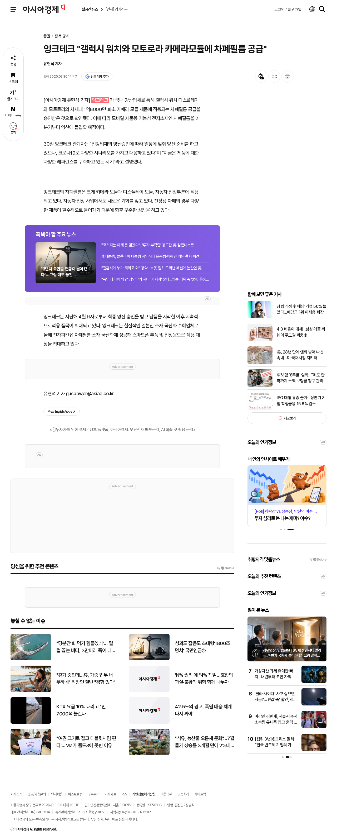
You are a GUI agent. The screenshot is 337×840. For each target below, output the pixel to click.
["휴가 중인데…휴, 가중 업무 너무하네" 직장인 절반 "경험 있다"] (31, 691)
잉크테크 (100, 100)
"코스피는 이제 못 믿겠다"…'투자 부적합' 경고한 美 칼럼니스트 (147, 245)
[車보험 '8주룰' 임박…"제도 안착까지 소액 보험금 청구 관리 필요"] (259, 386)
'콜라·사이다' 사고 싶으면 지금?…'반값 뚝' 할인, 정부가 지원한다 (276, 699)
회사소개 (16, 793)
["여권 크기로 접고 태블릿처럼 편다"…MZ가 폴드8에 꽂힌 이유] (31, 754)
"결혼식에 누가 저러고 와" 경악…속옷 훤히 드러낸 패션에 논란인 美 (151, 268)
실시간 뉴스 (90, 9)
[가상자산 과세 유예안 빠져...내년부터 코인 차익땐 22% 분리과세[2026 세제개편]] (313, 682)
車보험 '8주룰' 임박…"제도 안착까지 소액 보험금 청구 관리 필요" (300, 378)
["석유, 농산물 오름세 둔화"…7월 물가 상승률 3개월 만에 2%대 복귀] (149, 754)
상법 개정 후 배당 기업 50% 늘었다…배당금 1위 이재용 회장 (301, 309)
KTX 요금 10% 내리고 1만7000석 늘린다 (81, 710)
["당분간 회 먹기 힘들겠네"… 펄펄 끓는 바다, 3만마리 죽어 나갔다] (31, 659)
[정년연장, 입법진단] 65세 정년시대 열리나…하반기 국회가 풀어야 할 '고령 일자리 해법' (291, 655)
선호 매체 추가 (99, 77)
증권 (46, 36)
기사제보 (110, 793)
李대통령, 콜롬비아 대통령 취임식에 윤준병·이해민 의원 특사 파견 (150, 256)
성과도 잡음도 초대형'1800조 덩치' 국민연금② (202, 646)
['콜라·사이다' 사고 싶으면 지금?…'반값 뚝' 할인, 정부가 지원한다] (313, 704)
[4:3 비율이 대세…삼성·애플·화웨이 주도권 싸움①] (259, 340)
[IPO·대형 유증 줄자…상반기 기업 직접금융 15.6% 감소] (259, 408)
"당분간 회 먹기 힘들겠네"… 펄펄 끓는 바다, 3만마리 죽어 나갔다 (86, 647)
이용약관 (166, 793)
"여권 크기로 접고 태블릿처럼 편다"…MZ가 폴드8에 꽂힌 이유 (86, 741)
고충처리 (183, 793)
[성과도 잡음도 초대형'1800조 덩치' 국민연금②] (149, 659)
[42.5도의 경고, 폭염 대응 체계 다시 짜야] (149, 722)
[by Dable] (225, 568)
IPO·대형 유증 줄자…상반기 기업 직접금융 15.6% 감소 (301, 400)
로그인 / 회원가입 (287, 9)
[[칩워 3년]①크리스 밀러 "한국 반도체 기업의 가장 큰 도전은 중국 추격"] (313, 750)
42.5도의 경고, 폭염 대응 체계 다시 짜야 (203, 710)
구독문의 (93, 793)
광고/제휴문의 (36, 793)
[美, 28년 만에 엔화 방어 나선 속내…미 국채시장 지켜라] (259, 363)
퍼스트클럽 (75, 793)
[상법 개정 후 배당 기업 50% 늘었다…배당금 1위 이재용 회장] (259, 317)
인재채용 (57, 793)
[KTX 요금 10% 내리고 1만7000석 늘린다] (31, 722)
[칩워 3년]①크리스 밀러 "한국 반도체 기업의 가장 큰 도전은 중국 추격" (275, 745)
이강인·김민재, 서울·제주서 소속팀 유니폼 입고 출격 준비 (276, 722)
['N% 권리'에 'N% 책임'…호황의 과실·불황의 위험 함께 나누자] (149, 691)
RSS (124, 793)
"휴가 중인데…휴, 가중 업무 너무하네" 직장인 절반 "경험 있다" (85, 678)
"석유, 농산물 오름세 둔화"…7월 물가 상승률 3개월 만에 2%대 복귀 (204, 742)
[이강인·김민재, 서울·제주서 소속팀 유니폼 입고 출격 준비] (313, 727)
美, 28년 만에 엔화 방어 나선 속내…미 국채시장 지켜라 (300, 355)
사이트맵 (200, 793)
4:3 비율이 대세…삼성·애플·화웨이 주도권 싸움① (301, 332)
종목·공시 (62, 36)
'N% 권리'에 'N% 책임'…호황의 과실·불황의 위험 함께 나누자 (204, 678)
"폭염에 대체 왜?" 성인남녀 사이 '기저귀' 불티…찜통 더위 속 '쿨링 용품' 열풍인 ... (155, 279)
